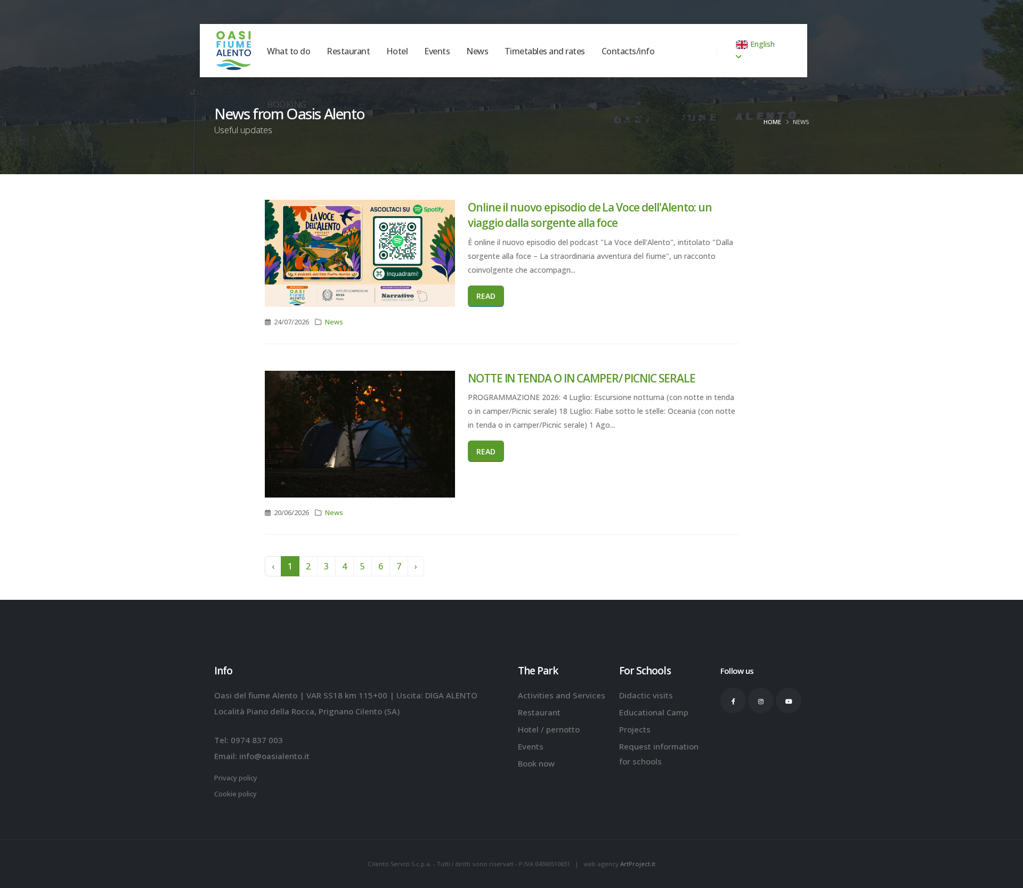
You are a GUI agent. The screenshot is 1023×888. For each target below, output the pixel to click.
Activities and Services (561, 695)
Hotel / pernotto (549, 729)
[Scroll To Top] (1004, 876)
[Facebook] (733, 700)
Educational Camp (653, 712)
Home (772, 122)
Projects (635, 729)
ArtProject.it (637, 864)
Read (486, 296)
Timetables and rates (545, 72)
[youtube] (788, 700)
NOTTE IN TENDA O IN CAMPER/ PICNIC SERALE (581, 378)
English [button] (761, 44)
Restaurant (348, 72)
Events (437, 72)
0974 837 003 (257, 740)
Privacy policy (235, 778)
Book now (536, 763)
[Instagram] (761, 700)
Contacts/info (628, 72)
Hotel (397, 72)
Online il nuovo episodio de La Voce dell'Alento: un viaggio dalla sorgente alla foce (590, 215)
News (477, 72)
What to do (288, 72)
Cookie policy (235, 794)
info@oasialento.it (274, 756)
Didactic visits (646, 695)
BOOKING (286, 126)
